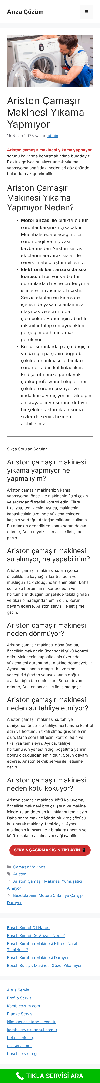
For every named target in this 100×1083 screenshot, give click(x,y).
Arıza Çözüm (25, 11)
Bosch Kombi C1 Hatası (28, 927)
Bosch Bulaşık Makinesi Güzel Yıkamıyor (44, 965)
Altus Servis (18, 990)
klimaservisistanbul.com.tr (31, 1021)
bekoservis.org (20, 1037)
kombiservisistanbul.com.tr (32, 1029)
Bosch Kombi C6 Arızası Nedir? (36, 935)
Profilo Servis (19, 998)
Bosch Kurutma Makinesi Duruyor (38, 957)
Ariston (20, 874)
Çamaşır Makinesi (29, 867)
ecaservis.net (19, 1045)
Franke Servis (19, 1014)
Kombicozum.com (23, 1006)
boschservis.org (22, 1053)
